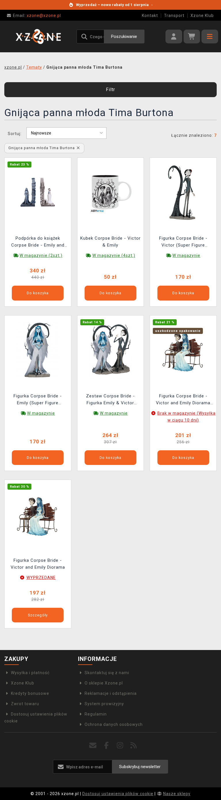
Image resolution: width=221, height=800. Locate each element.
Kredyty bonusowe (30, 693)
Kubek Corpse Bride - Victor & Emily (110, 242)
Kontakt (150, 15)
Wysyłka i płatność (30, 672)
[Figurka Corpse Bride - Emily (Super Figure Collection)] (37, 349)
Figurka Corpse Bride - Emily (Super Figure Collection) (38, 400)
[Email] (93, 745)
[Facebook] (106, 745)
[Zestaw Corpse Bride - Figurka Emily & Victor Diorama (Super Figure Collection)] (110, 349)
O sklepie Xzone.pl (104, 683)
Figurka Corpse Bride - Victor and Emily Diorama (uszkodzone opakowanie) (183, 400)
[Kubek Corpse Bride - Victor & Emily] (110, 192)
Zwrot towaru (25, 703)
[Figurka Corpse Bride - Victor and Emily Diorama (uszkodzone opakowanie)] (183, 349)
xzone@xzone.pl (37, 15)
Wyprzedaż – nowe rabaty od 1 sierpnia (114, 5)
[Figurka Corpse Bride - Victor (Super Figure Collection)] (183, 192)
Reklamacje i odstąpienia (111, 693)
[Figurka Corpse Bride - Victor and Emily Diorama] (37, 514)
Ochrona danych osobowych (114, 724)
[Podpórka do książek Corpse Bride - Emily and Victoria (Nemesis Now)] (37, 192)
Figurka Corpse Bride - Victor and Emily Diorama (38, 564)
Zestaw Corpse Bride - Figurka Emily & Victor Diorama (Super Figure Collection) (110, 400)
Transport (174, 15)
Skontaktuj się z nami (107, 672)
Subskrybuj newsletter (140, 766)
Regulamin (96, 714)
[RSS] (133, 745)
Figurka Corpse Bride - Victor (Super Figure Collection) (183, 242)
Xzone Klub (202, 15)
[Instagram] (120, 745)
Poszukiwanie (124, 36)
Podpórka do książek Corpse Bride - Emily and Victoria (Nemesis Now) (37, 242)
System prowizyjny (104, 703)
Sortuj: (15, 133)
